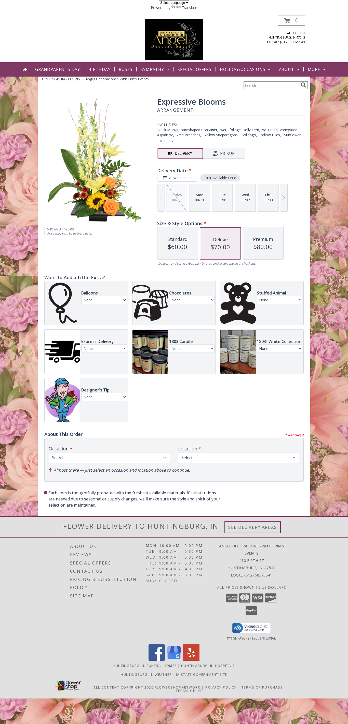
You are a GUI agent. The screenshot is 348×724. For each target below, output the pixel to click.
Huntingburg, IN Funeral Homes (145, 665)
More (314, 69)
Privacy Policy (221, 687)
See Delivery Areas (252, 527)
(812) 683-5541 (292, 42)
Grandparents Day (57, 69)
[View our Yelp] (191, 659)
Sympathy (152, 69)
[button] (291, 21)
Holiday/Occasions (242, 69)
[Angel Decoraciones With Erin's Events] (174, 38)
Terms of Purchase (262, 687)
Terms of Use (190, 690)
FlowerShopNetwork (177, 687)
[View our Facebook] (157, 659)
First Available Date (220, 177)
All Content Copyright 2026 (123, 687)
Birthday (99, 69)
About (286, 69)
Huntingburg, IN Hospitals (208, 665)
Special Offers (194, 69)
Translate (189, 7)
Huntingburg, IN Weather (146, 674)
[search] (303, 85)
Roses (125, 69)
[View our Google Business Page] (174, 659)
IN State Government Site (201, 674)
